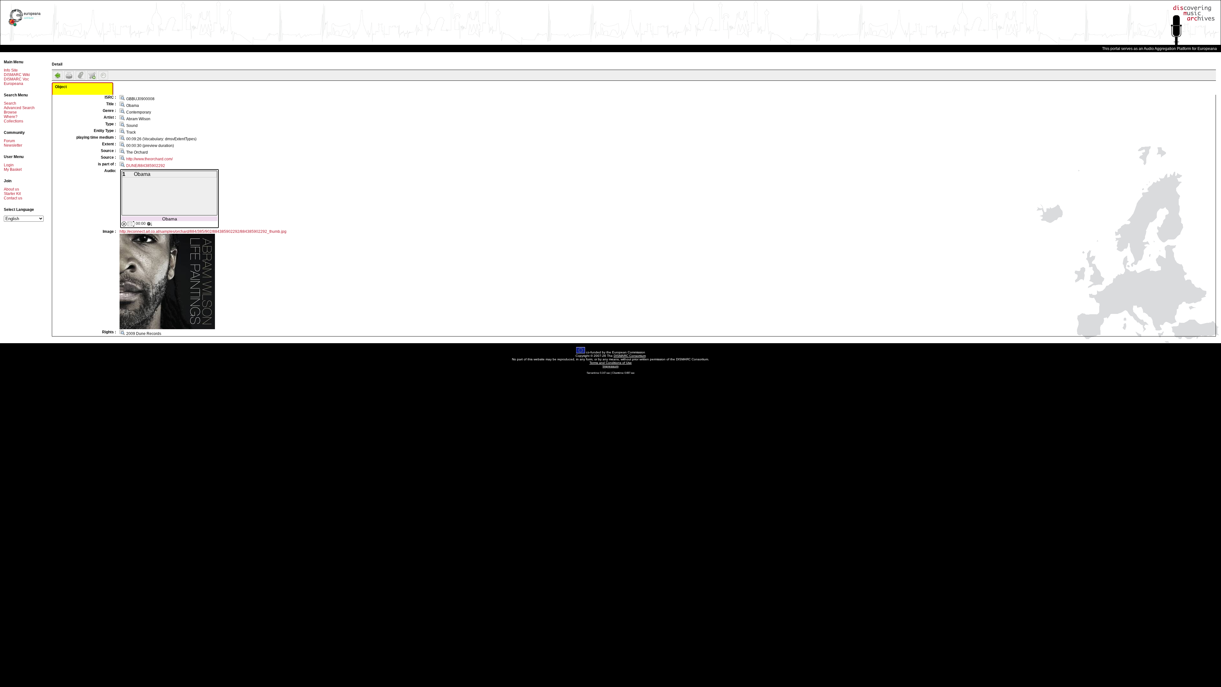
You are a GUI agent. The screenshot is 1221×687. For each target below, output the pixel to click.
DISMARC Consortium (630, 355)
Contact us (13, 198)
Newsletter (13, 145)
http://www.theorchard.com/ (149, 159)
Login (9, 165)
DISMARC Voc (16, 79)
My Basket (13, 169)
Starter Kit (12, 193)
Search (10, 103)
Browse (10, 112)
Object (61, 87)
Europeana (13, 83)
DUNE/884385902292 (145, 165)
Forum (9, 141)
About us (11, 189)
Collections (13, 121)
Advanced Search (19, 108)
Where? (10, 116)
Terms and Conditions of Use (611, 362)
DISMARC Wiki (17, 75)
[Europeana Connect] (24, 26)
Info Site (11, 70)
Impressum (610, 366)
